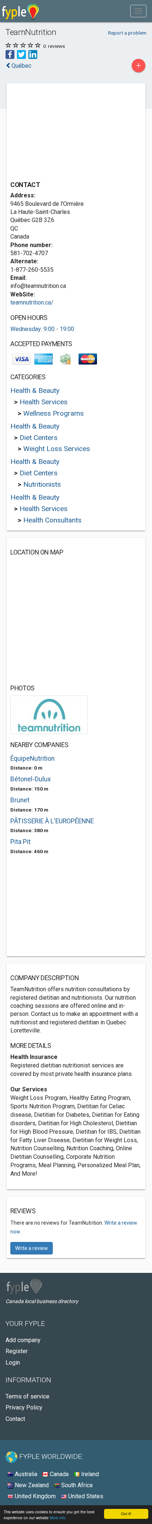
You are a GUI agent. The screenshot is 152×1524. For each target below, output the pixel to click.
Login (13, 1362)
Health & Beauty (34, 390)
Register (17, 1351)
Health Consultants (52, 520)
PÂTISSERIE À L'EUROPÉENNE (52, 821)
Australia (25, 1474)
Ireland (89, 1474)
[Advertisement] (65, 133)
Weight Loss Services (56, 448)
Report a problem (127, 33)
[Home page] (20, 11)
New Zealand (31, 1485)
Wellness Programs (53, 413)
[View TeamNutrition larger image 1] (49, 714)
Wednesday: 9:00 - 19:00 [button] (42, 328)
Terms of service (27, 1396)
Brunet (20, 800)
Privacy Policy (24, 1407)
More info (58, 1517)
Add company (23, 1340)
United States (85, 1496)
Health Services (44, 402)
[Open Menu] (138, 11)
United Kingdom (34, 1496)
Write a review (31, 1248)
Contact (15, 1418)
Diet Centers (39, 437)
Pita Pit (20, 841)
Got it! (126, 1513)
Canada (58, 1474)
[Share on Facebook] (10, 54)
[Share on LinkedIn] (32, 54)
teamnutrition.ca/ (31, 302)
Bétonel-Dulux (30, 779)
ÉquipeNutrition (32, 758)
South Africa (76, 1485)
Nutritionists (42, 484)
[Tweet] (21, 54)
